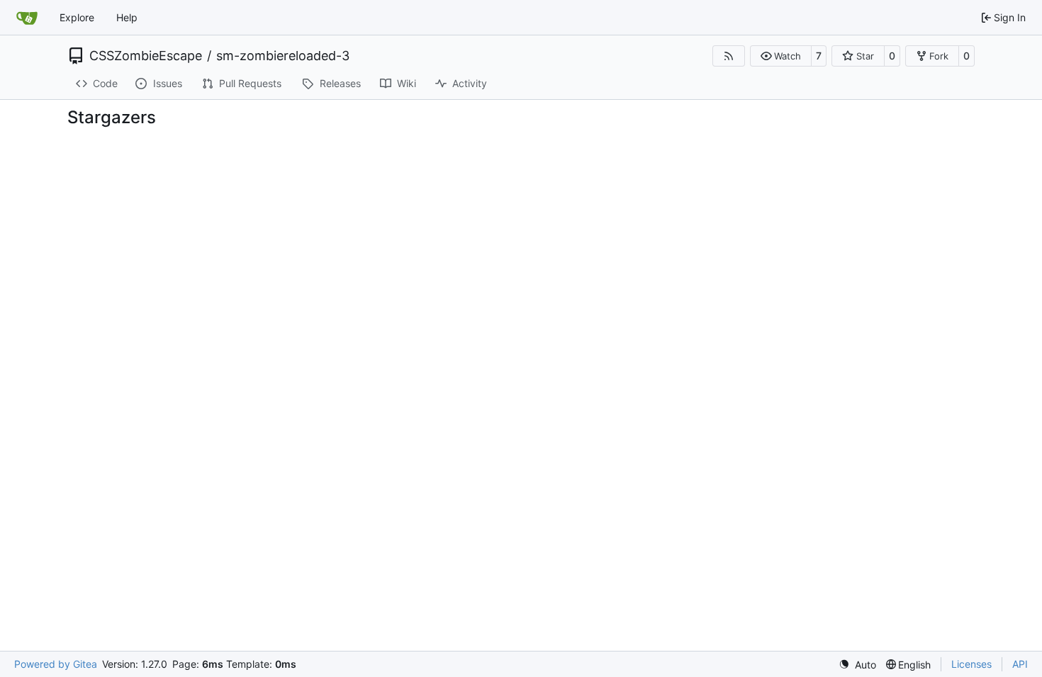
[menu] (857, 665)
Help (127, 17)
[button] (781, 56)
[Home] (27, 17)
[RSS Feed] (728, 56)
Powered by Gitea (55, 664)
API (1020, 664)
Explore (77, 17)
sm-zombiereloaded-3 (282, 56)
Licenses (971, 664)
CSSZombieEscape (145, 56)
